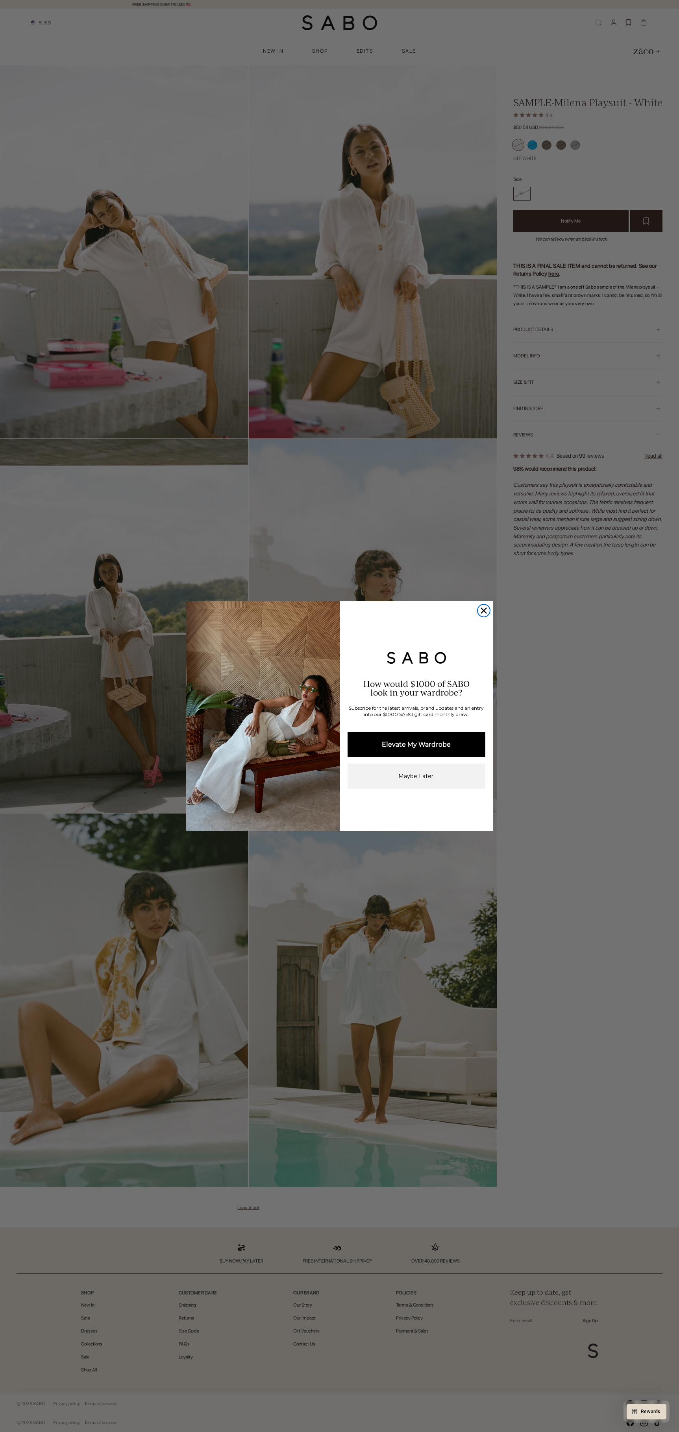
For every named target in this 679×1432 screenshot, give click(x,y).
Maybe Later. (416, 776)
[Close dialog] (483, 610)
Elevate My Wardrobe (416, 744)
